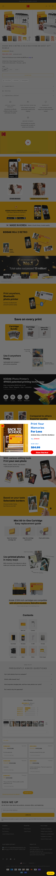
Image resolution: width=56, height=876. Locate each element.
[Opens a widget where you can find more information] (51, 873)
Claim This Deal (42, 452)
